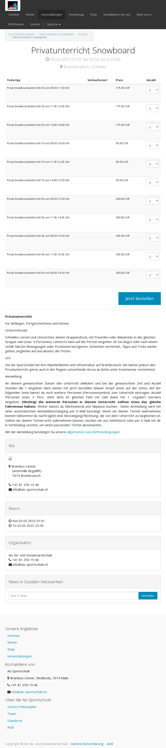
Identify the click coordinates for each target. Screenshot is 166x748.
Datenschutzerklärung (87, 744)
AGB (10, 727)
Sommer (13, 635)
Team (11, 713)
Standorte (14, 720)
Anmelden (148, 595)
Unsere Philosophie (21, 707)
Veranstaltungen (19, 656)
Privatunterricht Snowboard (56, 34)
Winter (12, 642)
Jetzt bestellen (140, 298)
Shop (11, 649)
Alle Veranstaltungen (22, 34)
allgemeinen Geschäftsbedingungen (94, 432)
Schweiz (83, 34)
